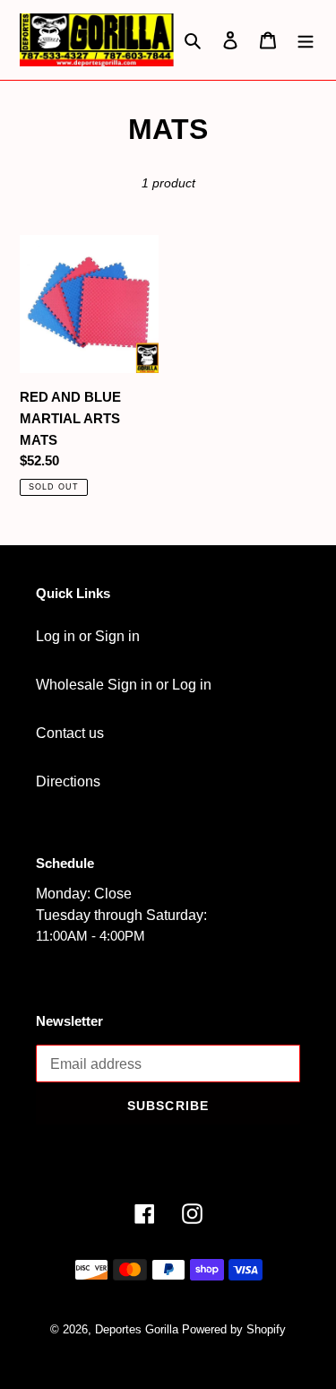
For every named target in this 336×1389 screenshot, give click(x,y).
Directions (68, 781)
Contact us (70, 733)
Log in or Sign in (88, 636)
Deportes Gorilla (136, 1329)
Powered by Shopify (234, 1329)
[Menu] (305, 39)
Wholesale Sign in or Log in (123, 684)
